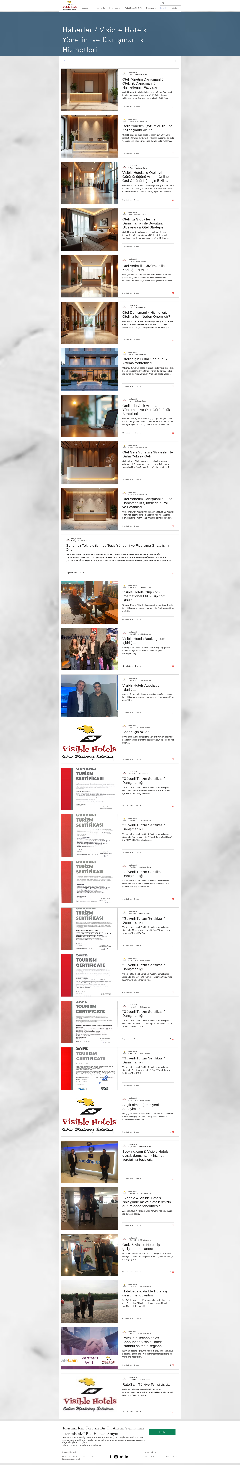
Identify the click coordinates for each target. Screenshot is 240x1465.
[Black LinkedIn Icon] (127, 1456)
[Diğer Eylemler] (173, 73)
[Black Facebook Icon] (110, 1456)
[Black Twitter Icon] (121, 1456)
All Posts (64, 61)
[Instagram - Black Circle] (116, 1456)
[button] (175, 61)
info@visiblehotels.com (151, 1457)
